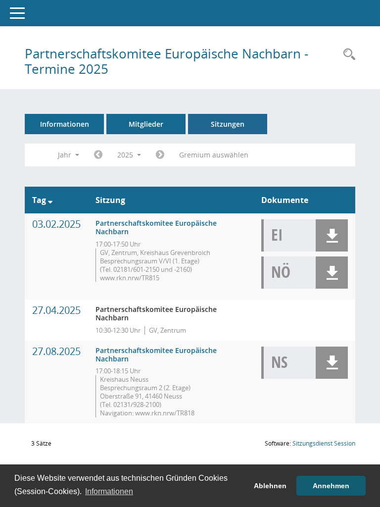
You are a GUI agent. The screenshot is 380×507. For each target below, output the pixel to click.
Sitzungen (227, 124)
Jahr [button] (65, 154)
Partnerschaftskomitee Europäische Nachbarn (156, 227)
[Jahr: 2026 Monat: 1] (160, 155)
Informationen (64, 124)
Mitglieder (146, 124)
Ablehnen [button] (270, 486)
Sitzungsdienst (323, 443)
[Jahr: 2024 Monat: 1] (98, 155)
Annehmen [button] (331, 486)
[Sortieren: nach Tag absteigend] (50, 200)
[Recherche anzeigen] (346, 55)
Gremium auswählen (213, 154)
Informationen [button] (109, 491)
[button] (332, 235)
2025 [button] (126, 154)
